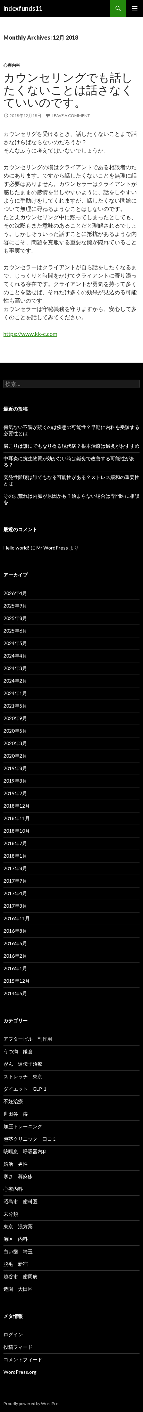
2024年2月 (15, 681)
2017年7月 (15, 881)
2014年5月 (15, 993)
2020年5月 (15, 731)
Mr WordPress (52, 548)
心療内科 (11, 65)
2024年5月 (15, 643)
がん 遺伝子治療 (22, 1064)
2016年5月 (15, 943)
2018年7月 (15, 843)
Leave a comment (71, 115)
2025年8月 (15, 618)
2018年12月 (16, 806)
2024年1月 (15, 693)
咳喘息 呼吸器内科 (25, 1151)
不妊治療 (13, 1101)
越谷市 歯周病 (20, 1276)
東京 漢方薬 (18, 1226)
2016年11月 (16, 918)
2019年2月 (15, 793)
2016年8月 (15, 931)
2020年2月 (15, 756)
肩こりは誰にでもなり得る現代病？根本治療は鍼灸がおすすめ (71, 446)
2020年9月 (15, 718)
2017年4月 (15, 893)
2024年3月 (15, 668)
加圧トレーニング (22, 1126)
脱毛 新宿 (15, 1264)
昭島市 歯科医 (20, 1201)
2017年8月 (15, 868)
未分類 (10, 1214)
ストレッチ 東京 (22, 1076)
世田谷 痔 (15, 1114)
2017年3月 (15, 906)
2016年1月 (15, 968)
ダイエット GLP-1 (25, 1089)
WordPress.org (19, 1372)
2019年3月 (15, 781)
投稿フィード (18, 1347)
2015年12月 (16, 981)
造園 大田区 (18, 1289)
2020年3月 (15, 743)
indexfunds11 (22, 8)
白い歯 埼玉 (18, 1251)
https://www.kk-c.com (30, 333)
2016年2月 (15, 956)
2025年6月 (15, 631)
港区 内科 (15, 1239)
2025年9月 (15, 606)
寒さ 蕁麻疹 (18, 1176)
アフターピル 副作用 (27, 1039)
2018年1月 (15, 856)
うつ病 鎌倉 (18, 1051)
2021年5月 (15, 706)
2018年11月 (16, 818)
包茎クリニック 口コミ (30, 1139)
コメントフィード (22, 1359)
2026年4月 (15, 593)
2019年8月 (15, 768)
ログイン (13, 1334)
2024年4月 (15, 656)
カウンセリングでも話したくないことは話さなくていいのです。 (68, 89)
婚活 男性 (15, 1164)
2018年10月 (16, 831)
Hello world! (16, 548)
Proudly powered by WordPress (32, 1403)
